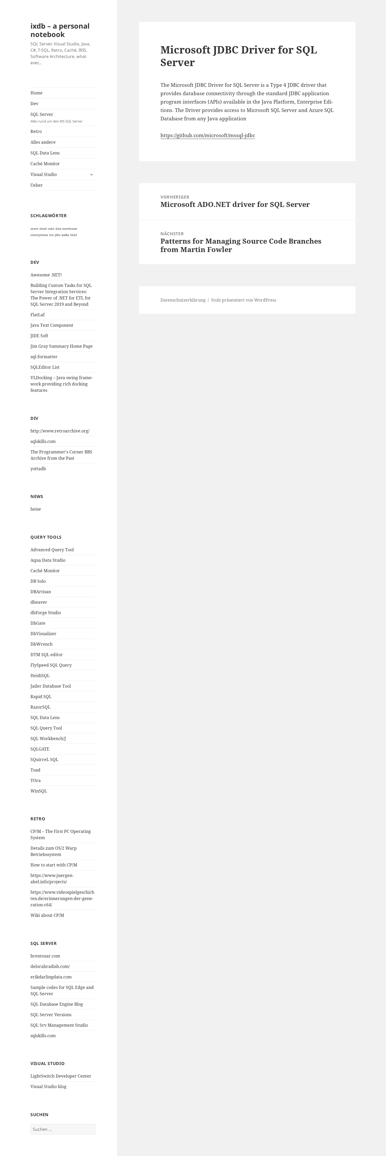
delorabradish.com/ (50, 966)
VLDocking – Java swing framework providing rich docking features (61, 384)
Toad (35, 770)
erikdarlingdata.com (51, 977)
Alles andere (43, 142)
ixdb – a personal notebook (60, 30)
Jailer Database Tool (50, 686)
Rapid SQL (40, 696)
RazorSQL (40, 707)
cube (51, 229)
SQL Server (56, 117)
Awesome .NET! (46, 275)
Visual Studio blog (48, 1086)
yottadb (38, 469)
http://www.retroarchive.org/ (60, 431)
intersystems (39, 235)
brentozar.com (45, 956)
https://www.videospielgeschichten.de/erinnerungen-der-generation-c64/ (62, 898)
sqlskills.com (43, 441)
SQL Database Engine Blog (56, 1004)
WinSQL (38, 791)
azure (34, 229)
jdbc (58, 235)
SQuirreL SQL (44, 759)
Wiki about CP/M (47, 915)
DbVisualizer (43, 633)
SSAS (73, 235)
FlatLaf (37, 315)
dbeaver (38, 602)
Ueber (36, 185)
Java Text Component (51, 325)
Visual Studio (43, 174)
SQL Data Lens (45, 153)
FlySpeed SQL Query (51, 665)
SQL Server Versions (50, 1015)
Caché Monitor (45, 164)
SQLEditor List (45, 367)
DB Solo (38, 581)
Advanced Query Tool (52, 550)
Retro (36, 131)
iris (51, 235)
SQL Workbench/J (48, 738)
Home (36, 93)
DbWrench (41, 644)
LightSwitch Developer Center (60, 1076)
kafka (65, 235)
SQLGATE (39, 749)
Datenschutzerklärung (183, 300)
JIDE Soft (39, 336)
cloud (43, 229)
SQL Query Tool (46, 728)
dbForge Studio (45, 613)
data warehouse (66, 229)
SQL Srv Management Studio (59, 1025)
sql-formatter (44, 357)
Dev (34, 103)
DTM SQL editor (46, 654)
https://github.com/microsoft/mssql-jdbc (207, 135)
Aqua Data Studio (47, 560)
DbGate (37, 623)
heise (35, 509)
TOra (35, 780)
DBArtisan (40, 592)
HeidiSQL (40, 675)
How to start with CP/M (53, 865)
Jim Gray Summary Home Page (61, 346)
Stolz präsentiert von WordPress (243, 300)
